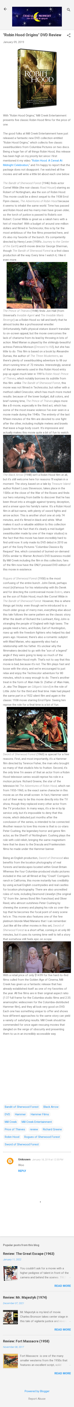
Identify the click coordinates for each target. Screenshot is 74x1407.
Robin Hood (12, 1137)
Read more (62, 1286)
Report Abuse (37, 1398)
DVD (7, 1114)
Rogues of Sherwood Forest (42, 1137)
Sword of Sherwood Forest (22, 1144)
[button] (68, 35)
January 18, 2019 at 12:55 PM (47, 1159)
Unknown (24, 1159)
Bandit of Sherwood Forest (22, 1107)
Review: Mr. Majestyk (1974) (25, 1297)
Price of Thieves (15, 1129)
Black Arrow (50, 1107)
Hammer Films (40, 1114)
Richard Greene (52, 1129)
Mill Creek (11, 1122)
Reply (22, 1170)
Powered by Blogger (37, 1391)
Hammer (20, 1114)
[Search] (68, 10)
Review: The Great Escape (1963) (28, 1254)
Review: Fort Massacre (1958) (26, 1341)
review (34, 1129)
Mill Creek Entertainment (37, 1122)
